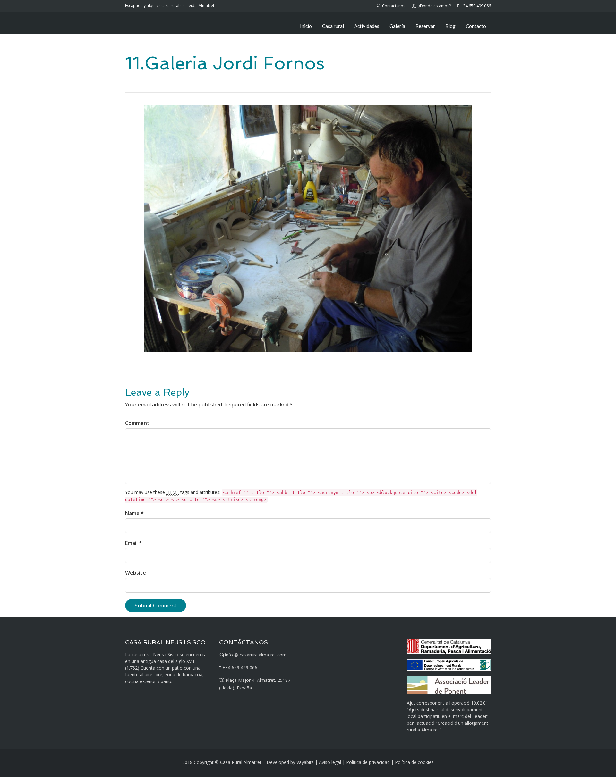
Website (135, 572)
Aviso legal (330, 762)
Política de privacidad (368, 762)
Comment (137, 423)
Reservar (425, 26)
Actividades (366, 26)
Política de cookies (414, 762)
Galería (397, 26)
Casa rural (333, 26)
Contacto (476, 26)
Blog (450, 26)
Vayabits (305, 762)
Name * (134, 513)
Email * (133, 543)
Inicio (306, 26)
